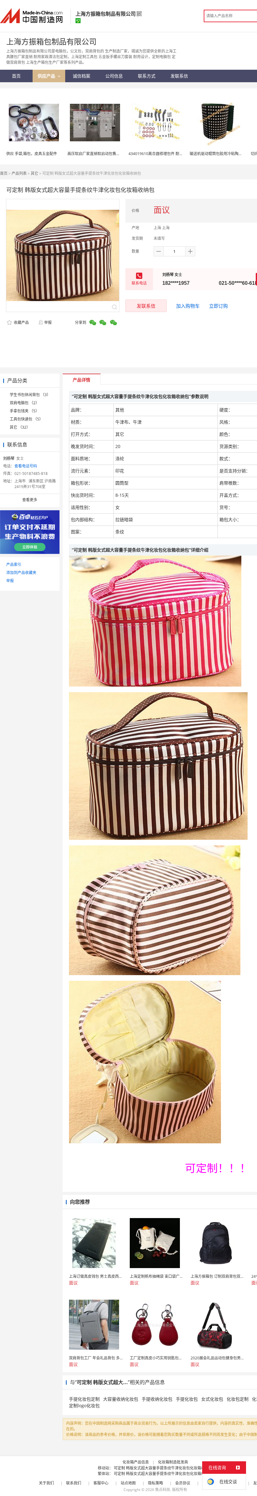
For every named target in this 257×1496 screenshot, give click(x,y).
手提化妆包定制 (84, 1399)
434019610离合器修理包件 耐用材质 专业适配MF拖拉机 (175, 153)
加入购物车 (188, 306)
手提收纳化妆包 (157, 1399)
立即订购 (218, 306)
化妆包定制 (238, 1399)
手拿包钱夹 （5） (24, 411)
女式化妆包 (212, 1399)
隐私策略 (155, 1483)
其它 (34, 173)
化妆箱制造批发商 (173, 1462)
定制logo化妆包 (84, 1405)
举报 (48, 322)
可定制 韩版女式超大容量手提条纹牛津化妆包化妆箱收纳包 (163, 1468)
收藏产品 (21, 322)
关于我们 (46, 1483)
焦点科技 (162, 1489)
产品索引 (13, 564)
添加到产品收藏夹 (21, 572)
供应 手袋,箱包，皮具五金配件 (31, 153)
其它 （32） (20, 427)
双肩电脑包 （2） (24, 402)
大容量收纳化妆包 (120, 1399)
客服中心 (100, 1483)
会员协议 (182, 1483)
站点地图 (128, 1483)
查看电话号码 (25, 466)
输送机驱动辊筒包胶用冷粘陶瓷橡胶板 (222, 153)
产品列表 (19, 173)
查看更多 (29, 499)
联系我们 (73, 1483)
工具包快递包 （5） (26, 419)
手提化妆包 (187, 1399)
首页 (4, 173)
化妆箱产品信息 (136, 1462)
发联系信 (146, 306)
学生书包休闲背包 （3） (30, 394)
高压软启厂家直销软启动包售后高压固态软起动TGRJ (111, 153)
